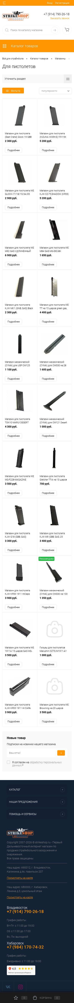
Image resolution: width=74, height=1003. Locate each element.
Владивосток (17, 908)
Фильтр (15, 90)
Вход (49, 3)
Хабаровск (15, 943)
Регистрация (62, 3)
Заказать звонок (59, 18)
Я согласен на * (37, 764)
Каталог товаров (24, 46)
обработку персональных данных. (37, 764)
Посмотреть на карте (20, 877)
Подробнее (13, 150)
